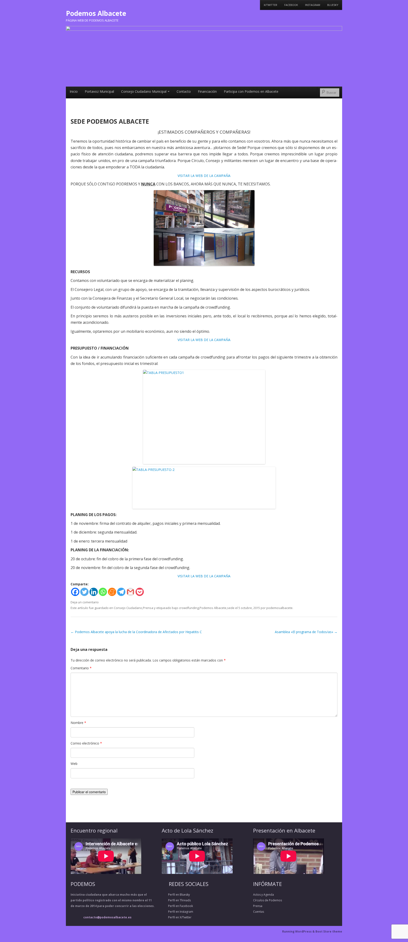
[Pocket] (140, 592)
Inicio (74, 91)
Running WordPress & (298, 931)
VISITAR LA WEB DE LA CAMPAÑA (204, 175)
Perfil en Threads (176, 900)
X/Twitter (270, 5)
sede (230, 608)
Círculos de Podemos (267, 900)
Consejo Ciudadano (128, 608)
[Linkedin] (93, 592)
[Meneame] (112, 592)
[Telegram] (121, 592)
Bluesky (332, 5)
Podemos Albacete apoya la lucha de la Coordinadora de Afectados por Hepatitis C (136, 632)
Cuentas (258, 912)
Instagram (312, 5)
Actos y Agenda (263, 895)
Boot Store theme (328, 931)
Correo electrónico (86, 743)
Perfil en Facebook (177, 906)
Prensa (148, 608)
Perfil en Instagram (177, 912)
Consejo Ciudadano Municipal (143, 91)
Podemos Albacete (96, 13)
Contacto (184, 91)
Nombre (78, 722)
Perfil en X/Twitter (176, 917)
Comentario (81, 668)
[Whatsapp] (103, 592)
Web (74, 763)
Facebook (291, 5)
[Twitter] (84, 592)
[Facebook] (75, 592)
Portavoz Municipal (99, 91)
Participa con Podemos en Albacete (251, 91)
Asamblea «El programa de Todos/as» (306, 632)
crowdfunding (189, 608)
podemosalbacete (279, 608)
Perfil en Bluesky (176, 895)
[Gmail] (130, 592)
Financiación (207, 91)
